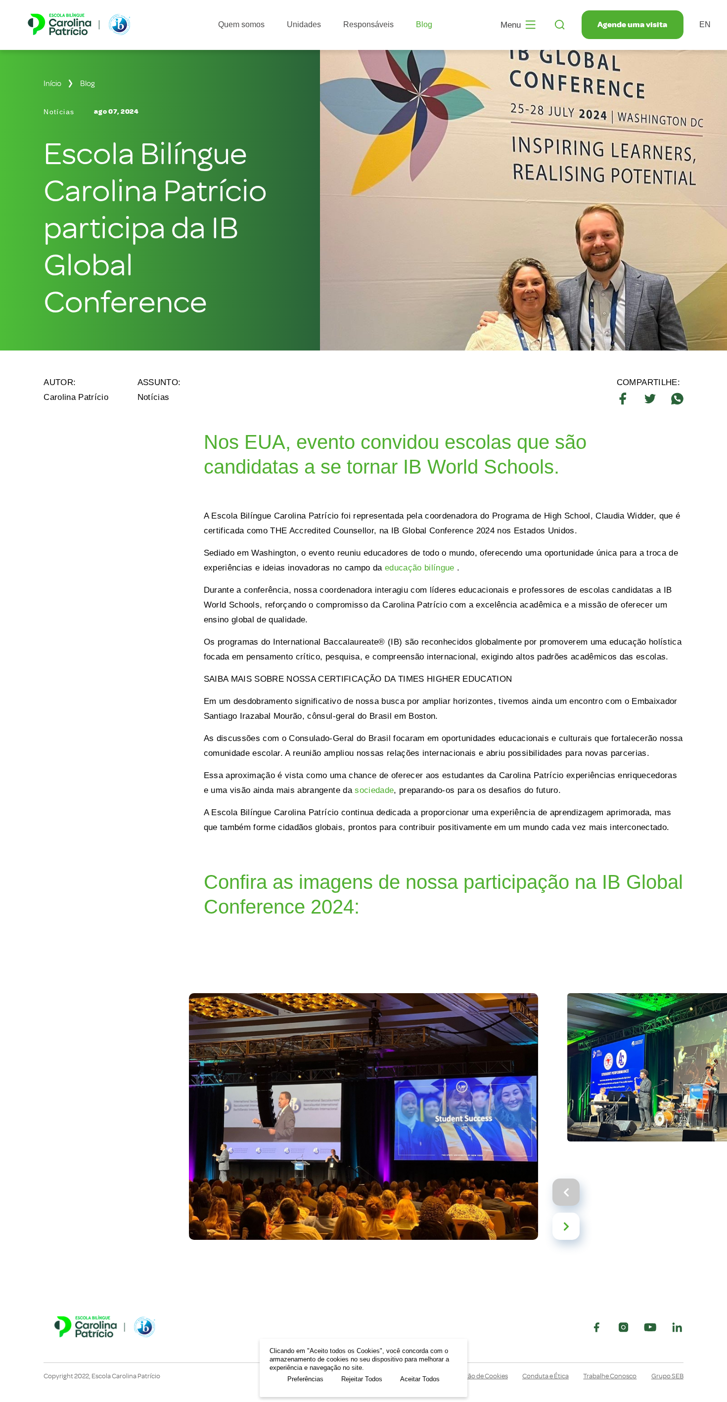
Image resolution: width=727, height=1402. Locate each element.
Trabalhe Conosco (609, 1376)
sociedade (374, 790)
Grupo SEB (667, 1376)
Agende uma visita (632, 24)
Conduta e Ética (545, 1376)
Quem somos (241, 25)
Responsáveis (368, 25)
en (705, 24)
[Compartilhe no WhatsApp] (677, 399)
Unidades (304, 25)
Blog (424, 25)
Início (52, 84)
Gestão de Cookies (481, 1376)
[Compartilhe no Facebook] (623, 399)
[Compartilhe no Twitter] (650, 399)
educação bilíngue (419, 567)
